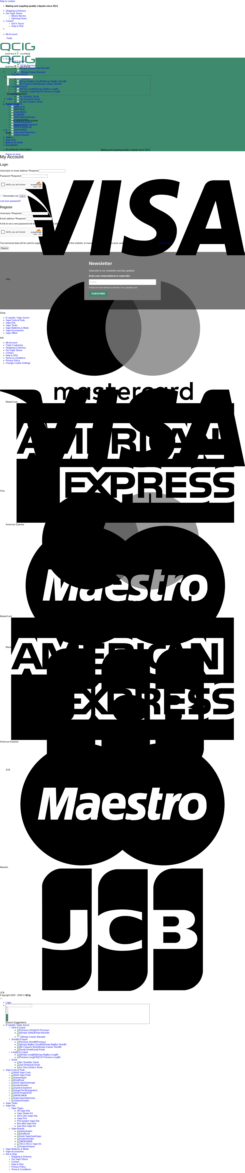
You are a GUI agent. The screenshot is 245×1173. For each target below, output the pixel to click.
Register (4, 248)
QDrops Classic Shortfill (49, 1047)
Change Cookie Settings (18, 363)
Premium (41, 1042)
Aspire (23, 1077)
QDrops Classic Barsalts (33, 72)
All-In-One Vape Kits (27, 1116)
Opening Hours (19, 18)
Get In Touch (17, 23)
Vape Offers (11, 333)
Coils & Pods (12, 104)
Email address (12, 218)
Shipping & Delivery (16, 11)
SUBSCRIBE (98, 293)
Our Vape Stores (14, 13)
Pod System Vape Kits (28, 1121)
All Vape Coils (23, 1072)
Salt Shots (35, 99)
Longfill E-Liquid (19, 1052)
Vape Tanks (11, 325)
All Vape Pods (23, 1075)
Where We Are (18, 16)
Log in (22, 196)
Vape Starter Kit (25, 1113)
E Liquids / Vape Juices (17, 318)
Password (10, 176)
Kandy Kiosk (38, 1049)
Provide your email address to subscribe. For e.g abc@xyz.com (113, 288)
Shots (14, 1060)
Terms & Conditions (15, 358)
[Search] (8, 89)
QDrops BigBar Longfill (46, 1054)
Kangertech (31, 124)
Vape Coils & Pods (15, 320)
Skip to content (7, 1)
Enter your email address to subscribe (109, 276)
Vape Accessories (15, 330)
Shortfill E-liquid (19, 74)
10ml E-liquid (18, 61)
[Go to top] (1, 998)
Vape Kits (10, 323)
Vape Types (17, 1108)
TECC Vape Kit (33, 1144)
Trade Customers (14, 345)
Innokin (24, 119)
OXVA (29, 127)
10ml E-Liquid (18, 1027)
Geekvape (30, 117)
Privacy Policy (13, 360)
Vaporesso (29, 132)
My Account (11, 342)
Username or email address (19, 171)
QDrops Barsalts (41, 68)
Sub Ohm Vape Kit (26, 1126)
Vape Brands (17, 1128)
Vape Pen (22, 1118)
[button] (6, 130)
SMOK (23, 130)
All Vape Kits (23, 1111)
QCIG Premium (28, 65)
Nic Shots (34, 96)
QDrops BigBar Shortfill (54, 1044)
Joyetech (27, 122)
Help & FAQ (17, 26)
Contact (9, 21)
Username (10, 213)
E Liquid (10, 59)
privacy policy (166, 243)
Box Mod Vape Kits (26, 1123)
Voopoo (25, 135)
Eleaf (21, 1080)
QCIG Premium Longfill (48, 1057)
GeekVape (35, 1136)
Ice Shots (37, 102)
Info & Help (11, 1154)
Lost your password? (10, 201)
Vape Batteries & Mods (17, 328)
